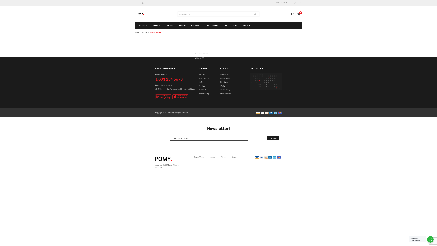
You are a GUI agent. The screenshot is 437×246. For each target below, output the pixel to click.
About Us (202, 74)
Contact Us (202, 90)
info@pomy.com (145, 3)
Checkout (202, 86)
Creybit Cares (225, 78)
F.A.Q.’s (222, 86)
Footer (144, 32)
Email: (137, 3)
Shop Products (204, 78)
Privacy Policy (225, 90)
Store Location (225, 94)
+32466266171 (281, 3)
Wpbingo (171, 113)
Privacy (223, 157)
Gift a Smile (224, 74)
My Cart (201, 82)
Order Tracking (204, 94)
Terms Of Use (199, 157)
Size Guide (224, 82)
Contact (212, 157)
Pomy (170, 165)
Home (137, 32)
